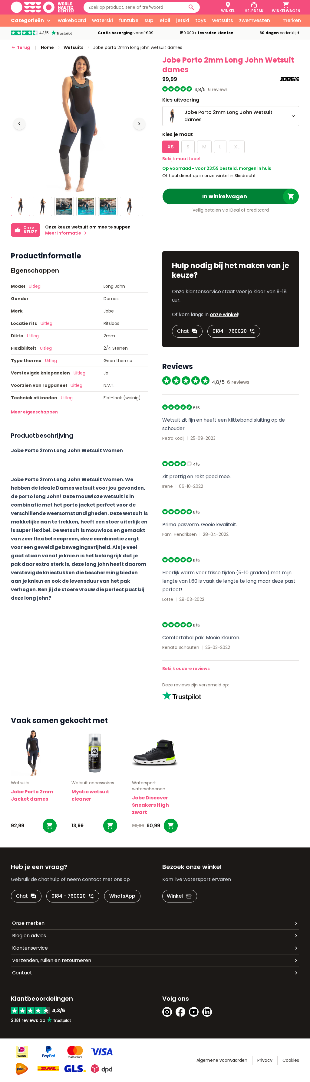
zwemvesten (254, 20)
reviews (218, 89)
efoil (165, 20)
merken (291, 20)
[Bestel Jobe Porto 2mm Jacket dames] (49, 825)
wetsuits (222, 20)
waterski (102, 20)
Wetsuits (20, 783)
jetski (182, 20)
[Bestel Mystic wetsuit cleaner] (110, 825)
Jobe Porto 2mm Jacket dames (32, 795)
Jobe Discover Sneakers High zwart (150, 805)
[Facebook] (180, 1012)
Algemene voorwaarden (221, 1060)
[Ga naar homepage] (42, 7)
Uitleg (35, 286)
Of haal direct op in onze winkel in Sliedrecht (209, 176)
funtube (128, 20)
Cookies (290, 1060)
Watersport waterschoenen (148, 786)
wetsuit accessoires (92, 783)
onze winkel (224, 314)
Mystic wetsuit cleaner (90, 795)
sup (148, 20)
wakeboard (72, 20)
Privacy (264, 1060)
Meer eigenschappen (34, 412)
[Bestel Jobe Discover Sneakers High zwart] (170, 825)
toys (200, 20)
